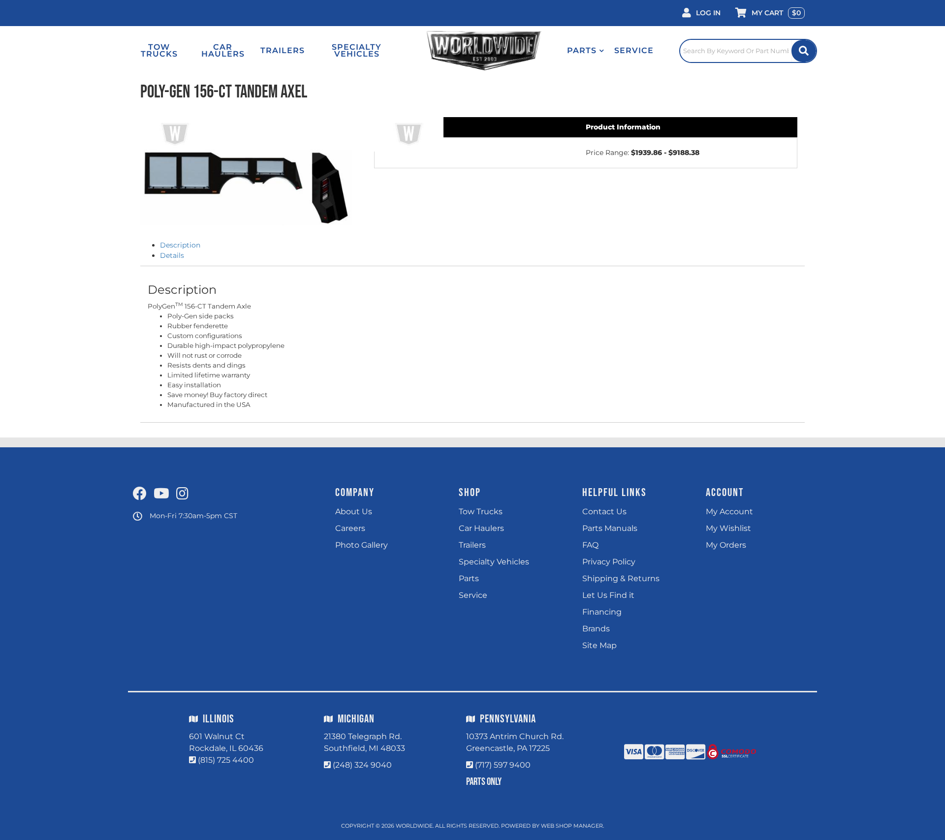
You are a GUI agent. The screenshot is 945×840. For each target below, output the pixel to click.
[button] (585, 50)
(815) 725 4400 (226, 760)
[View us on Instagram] (182, 494)
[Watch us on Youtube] (161, 494)
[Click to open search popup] (748, 50)
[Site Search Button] (803, 51)
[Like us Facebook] (140, 494)
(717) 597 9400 (503, 765)
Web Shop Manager (572, 825)
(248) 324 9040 (362, 765)
